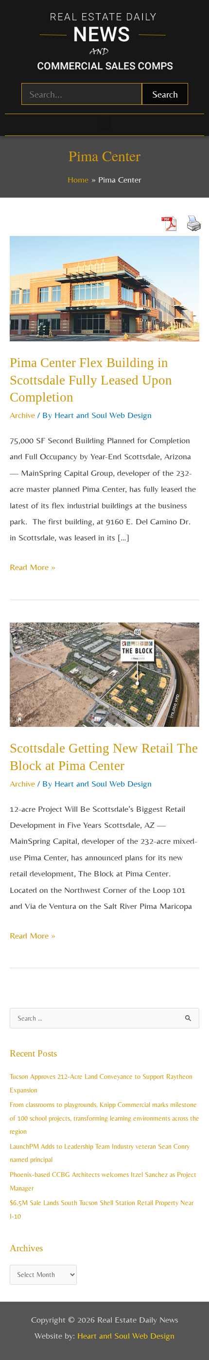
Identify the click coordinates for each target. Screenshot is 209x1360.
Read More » (32, 565)
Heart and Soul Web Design (125, 1335)
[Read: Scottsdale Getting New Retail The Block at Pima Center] (104, 673)
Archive (22, 415)
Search (165, 94)
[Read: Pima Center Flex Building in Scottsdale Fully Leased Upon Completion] (104, 288)
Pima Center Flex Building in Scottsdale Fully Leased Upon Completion (91, 379)
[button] (104, 123)
